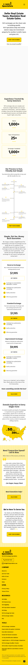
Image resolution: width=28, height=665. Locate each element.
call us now (14, 394)
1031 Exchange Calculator (8, 626)
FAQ (3, 618)
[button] (24, 4)
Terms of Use (5, 591)
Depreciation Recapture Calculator (11, 629)
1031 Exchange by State (8, 613)
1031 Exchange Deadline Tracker (10, 643)
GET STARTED (14, 278)
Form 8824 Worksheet (7, 632)
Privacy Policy (5, 588)
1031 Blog (4, 610)
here (16, 529)
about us (4, 571)
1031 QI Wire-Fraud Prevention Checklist (12, 645)
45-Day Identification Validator (10, 637)
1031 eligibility (5, 604)
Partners (4, 579)
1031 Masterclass (6, 602)
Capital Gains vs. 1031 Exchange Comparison (13, 640)
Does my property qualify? (14, 44)
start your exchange (14, 39)
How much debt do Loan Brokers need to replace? (12, 649)
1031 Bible (4, 599)
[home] (10, 4)
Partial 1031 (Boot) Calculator (9, 634)
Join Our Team (5, 573)
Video (3, 582)
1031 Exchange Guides (7, 616)
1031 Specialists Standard (8, 607)
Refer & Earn (5, 576)
